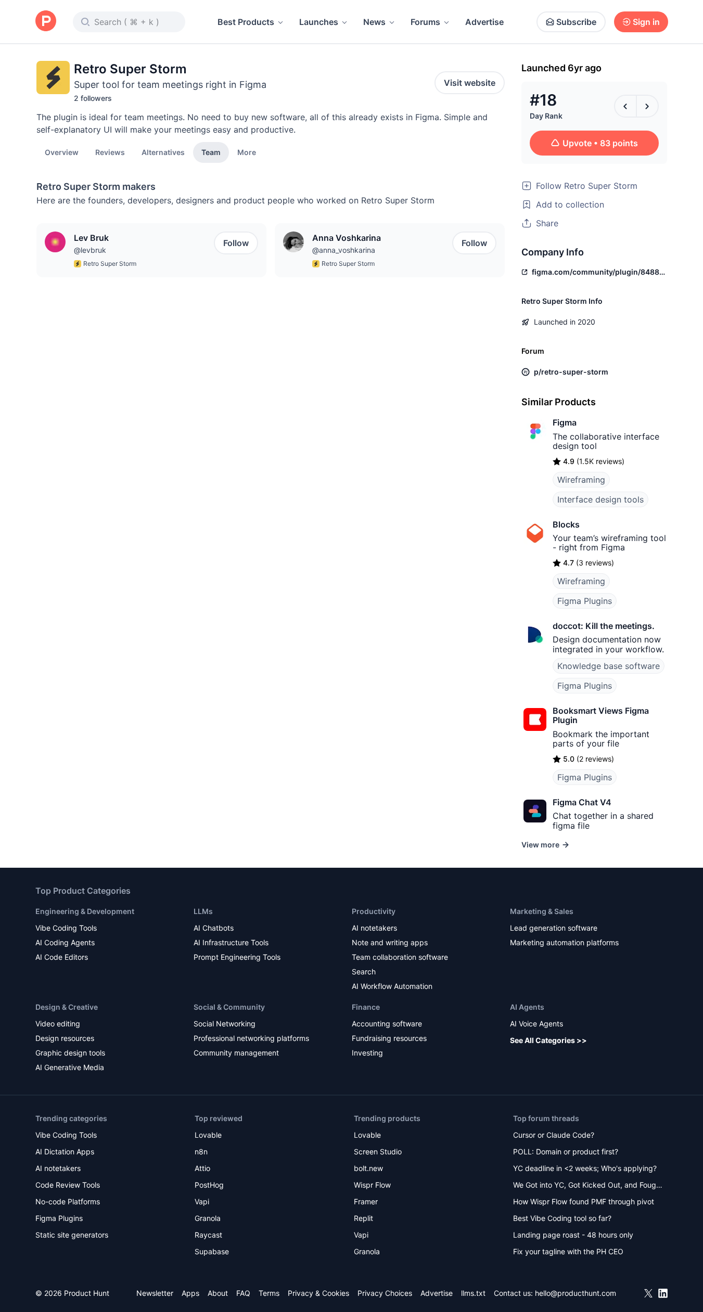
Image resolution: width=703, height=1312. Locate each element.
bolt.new (368, 1168)
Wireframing (581, 479)
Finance (366, 1006)
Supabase (212, 1251)
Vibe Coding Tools (66, 927)
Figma (565, 422)
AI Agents (527, 1006)
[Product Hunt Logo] (45, 21)
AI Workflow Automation (392, 986)
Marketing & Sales (541, 911)
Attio (202, 1168)
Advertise (484, 22)
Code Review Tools (67, 1184)
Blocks (566, 524)
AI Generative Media (69, 1067)
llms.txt (473, 1293)
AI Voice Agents (536, 1023)
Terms (269, 1293)
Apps (190, 1293)
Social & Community (229, 1006)
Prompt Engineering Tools (237, 957)
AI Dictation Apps (64, 1151)
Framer (366, 1201)
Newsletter (154, 1293)
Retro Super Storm (109, 263)
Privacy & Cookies (318, 1293)
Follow (236, 243)
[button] (246, 152)
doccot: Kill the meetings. (604, 626)
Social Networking (224, 1023)
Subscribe (576, 22)
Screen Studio (378, 1151)
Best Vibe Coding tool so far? (562, 1218)
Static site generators (71, 1234)
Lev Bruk (91, 238)
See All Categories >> (548, 1040)
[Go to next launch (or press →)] (647, 106)
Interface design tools (600, 499)
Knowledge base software (608, 666)
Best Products (246, 22)
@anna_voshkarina (343, 250)
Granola (208, 1218)
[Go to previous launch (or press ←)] (625, 106)
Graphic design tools (70, 1052)
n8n (201, 1151)
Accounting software (387, 1023)
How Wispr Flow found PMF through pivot (583, 1201)
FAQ (243, 1293)
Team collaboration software (400, 957)
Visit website (469, 83)
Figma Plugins (584, 601)
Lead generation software (553, 927)
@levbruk (90, 250)
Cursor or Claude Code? (553, 1134)
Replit (363, 1218)
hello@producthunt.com (575, 1293)
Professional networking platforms (251, 1038)
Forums (425, 22)
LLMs (203, 911)
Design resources (64, 1038)
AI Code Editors (61, 957)
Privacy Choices (384, 1293)
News (374, 22)
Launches (318, 22)
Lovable (208, 1134)
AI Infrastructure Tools (231, 942)
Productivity (373, 911)
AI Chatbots (214, 927)
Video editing (57, 1023)
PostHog (209, 1184)
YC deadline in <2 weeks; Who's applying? (585, 1168)
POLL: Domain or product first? (565, 1151)
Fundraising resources (389, 1038)
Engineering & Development (84, 911)
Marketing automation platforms (564, 942)
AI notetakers (374, 927)
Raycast (208, 1234)
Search (364, 971)
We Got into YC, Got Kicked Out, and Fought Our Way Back (588, 1185)
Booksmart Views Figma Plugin (601, 715)
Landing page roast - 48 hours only (573, 1234)
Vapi (202, 1201)
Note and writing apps (390, 942)
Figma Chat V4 (582, 802)
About (218, 1293)
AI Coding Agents (65, 942)
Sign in (646, 22)
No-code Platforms (67, 1201)
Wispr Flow (372, 1184)
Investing (367, 1052)
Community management (236, 1052)
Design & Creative (66, 1006)
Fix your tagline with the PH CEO (568, 1251)
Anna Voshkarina (346, 238)
